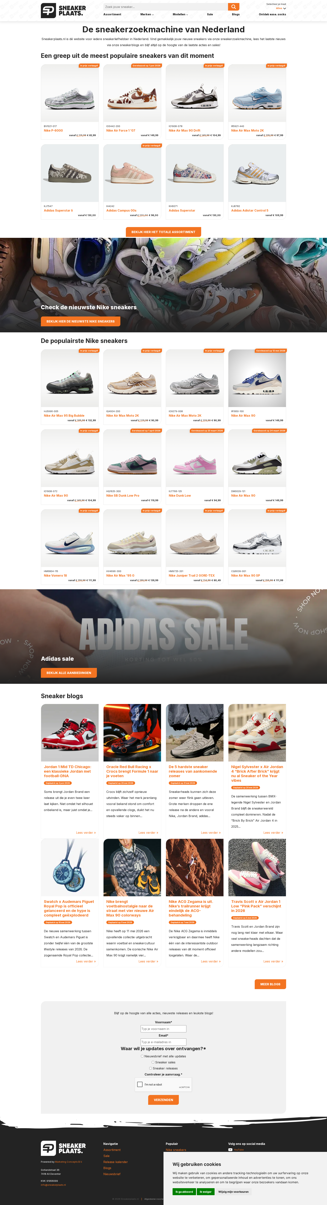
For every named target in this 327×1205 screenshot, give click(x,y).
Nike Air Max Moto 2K (247, 130)
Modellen (179, 14)
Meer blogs (270, 984)
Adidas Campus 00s (121, 210)
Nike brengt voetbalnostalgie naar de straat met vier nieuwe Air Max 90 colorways (130, 908)
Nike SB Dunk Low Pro (122, 495)
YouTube (239, 1149)
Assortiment (112, 14)
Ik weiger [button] (206, 1191)
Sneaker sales (165, 1062)
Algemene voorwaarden (157, 1199)
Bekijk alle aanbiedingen (69, 673)
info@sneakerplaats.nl (53, 1184)
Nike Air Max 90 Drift (184, 130)
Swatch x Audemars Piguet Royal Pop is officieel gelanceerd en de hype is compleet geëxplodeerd (69, 908)
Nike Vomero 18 (55, 575)
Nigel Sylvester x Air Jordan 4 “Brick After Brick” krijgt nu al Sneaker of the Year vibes (257, 774)
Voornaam (163, 1022)
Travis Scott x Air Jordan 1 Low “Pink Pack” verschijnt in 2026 (256, 906)
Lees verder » (86, 832)
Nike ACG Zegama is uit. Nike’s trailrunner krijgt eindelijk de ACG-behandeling (191, 908)
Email (163, 1035)
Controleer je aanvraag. (163, 1074)
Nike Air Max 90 (243, 415)
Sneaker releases (165, 1068)
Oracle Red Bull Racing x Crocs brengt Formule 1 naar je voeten (132, 771)
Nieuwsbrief (112, 1174)
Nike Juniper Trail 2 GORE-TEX (192, 575)
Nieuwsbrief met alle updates (165, 1056)
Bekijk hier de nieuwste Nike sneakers (81, 321)
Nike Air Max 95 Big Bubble (64, 415)
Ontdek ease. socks (272, 14)
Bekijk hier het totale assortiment (163, 232)
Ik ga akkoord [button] (184, 1191)
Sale (210, 14)
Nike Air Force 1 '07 (120, 130)
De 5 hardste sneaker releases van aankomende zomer (193, 771)
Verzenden (163, 1100)
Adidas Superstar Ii (58, 210)
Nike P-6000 (53, 130)
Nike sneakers (176, 1150)
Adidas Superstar (182, 210)
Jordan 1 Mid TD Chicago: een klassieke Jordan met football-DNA (67, 771)
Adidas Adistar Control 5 (249, 210)
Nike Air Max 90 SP (245, 575)
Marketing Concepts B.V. (68, 1161)
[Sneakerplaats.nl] (63, 10)
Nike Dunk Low (180, 495)
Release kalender (115, 1162)
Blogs (236, 14)
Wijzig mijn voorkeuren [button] (233, 1191)
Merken (145, 14)
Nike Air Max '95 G (120, 575)
